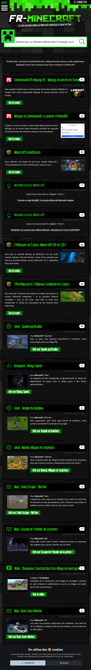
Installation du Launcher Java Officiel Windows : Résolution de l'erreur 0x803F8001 (45, 230)
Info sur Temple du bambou (46, 431)
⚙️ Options (64, 663)
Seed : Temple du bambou (28, 408)
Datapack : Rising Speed (28, 366)
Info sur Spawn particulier (45, 349)
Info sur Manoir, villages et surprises (50, 470)
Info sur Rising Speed (19, 392)
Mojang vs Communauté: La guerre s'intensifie (41, 116)
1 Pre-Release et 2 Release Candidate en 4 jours (41, 284)
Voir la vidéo (38, 594)
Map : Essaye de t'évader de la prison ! (36, 529)
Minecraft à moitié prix (27, 152)
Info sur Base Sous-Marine (21, 637)
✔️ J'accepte (28, 663)
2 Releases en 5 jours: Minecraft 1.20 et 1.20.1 (40, 245)
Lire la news (14, 103)
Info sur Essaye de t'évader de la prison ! (53, 552)
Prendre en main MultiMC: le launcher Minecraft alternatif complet (45, 200)
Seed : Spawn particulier (28, 327)
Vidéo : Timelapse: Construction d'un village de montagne (47, 569)
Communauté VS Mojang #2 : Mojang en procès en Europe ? (48, 80)
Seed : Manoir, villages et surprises (34, 448)
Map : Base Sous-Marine (28, 611)
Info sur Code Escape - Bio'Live (23, 513)
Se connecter (80, 2)
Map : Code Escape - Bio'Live (30, 487)
